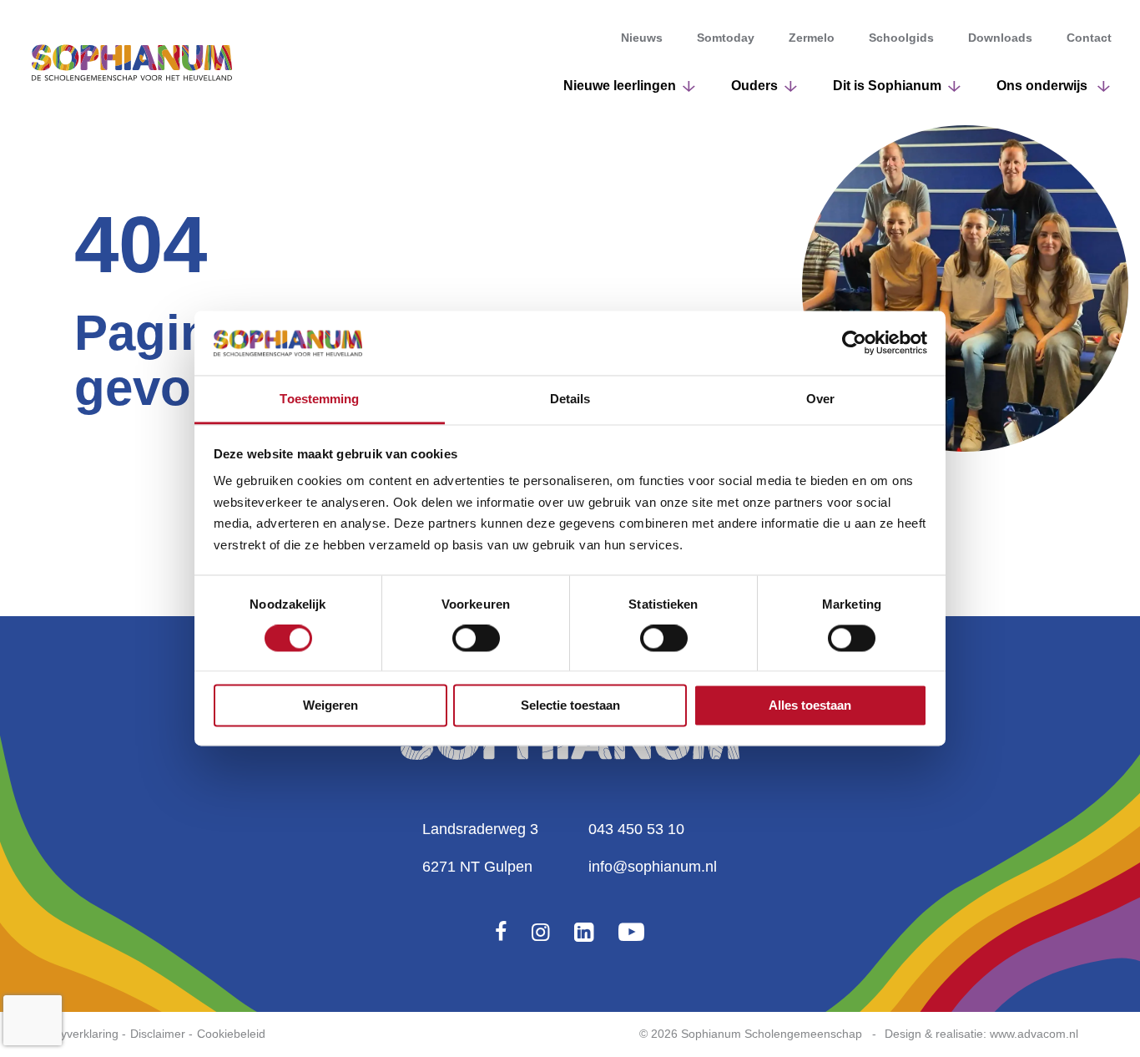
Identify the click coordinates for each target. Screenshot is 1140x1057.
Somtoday (725, 37)
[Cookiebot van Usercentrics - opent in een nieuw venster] (854, 343)
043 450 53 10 (636, 829)
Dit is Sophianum (887, 85)
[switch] (476, 638)
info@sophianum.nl (652, 866)
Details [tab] (570, 399)
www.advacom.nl (1034, 1033)
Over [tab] (820, 399)
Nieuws (642, 37)
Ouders (754, 85)
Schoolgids (901, 37)
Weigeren (330, 705)
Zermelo (812, 37)
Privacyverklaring (73, 1033)
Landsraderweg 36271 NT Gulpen (480, 848)
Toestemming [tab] (319, 399)
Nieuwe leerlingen (619, 85)
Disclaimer (157, 1033)
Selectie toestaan (570, 705)
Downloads (1000, 37)
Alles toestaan (810, 705)
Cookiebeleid (231, 1033)
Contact (1089, 37)
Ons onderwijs (1043, 85)
